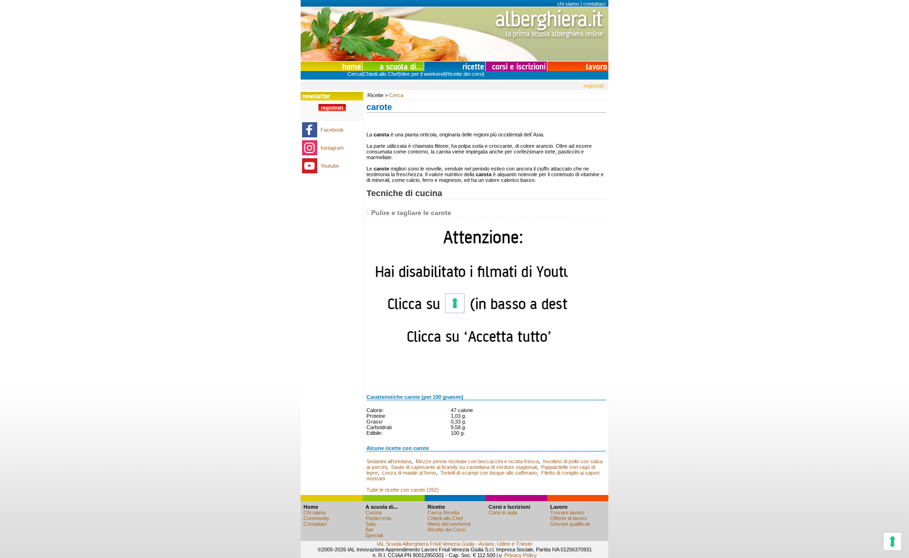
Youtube (330, 166)
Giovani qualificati (570, 524)
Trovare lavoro (567, 512)
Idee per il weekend (422, 74)
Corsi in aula (503, 512)
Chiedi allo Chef (381, 74)
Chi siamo (314, 512)
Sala (370, 524)
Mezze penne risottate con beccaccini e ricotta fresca (477, 461)
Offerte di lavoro (568, 518)
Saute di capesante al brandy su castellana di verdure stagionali (464, 467)
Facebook (332, 130)
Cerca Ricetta (443, 512)
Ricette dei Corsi (446, 529)
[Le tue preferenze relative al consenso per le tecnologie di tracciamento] (892, 541)
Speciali (374, 535)
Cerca (355, 74)
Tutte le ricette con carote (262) (402, 490)
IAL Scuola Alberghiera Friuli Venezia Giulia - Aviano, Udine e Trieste (454, 544)
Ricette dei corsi (464, 74)
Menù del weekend (449, 524)
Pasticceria (378, 518)
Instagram (332, 148)
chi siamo (568, 4)
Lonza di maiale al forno (409, 473)
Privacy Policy (520, 555)
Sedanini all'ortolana (388, 461)
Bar (369, 529)
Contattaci (315, 524)
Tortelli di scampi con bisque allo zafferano (488, 473)
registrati (594, 86)
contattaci (594, 4)
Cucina (373, 512)
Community (316, 518)
